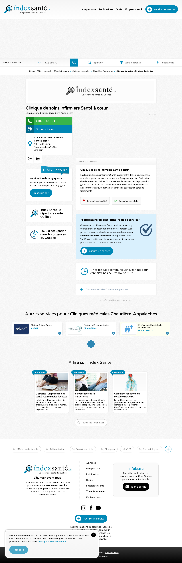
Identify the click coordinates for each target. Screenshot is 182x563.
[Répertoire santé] (168, 449)
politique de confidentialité (52, 541)
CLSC (128, 449)
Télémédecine (57, 449)
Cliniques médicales (81, 71)
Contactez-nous (94, 497)
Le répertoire (88, 9)
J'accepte (18, 549)
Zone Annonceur (95, 491)
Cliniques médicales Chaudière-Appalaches (107, 289)
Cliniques (110, 449)
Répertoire (98, 62)
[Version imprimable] (38, 159)
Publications (106, 9)
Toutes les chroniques (92, 422)
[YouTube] (98, 508)
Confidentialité (112, 552)
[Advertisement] (91, 38)
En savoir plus (41, 193)
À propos (91, 462)
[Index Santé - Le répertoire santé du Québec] (27, 9)
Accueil (48, 71)
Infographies (167, 62)
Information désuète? (97, 201)
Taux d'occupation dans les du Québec (53, 234)
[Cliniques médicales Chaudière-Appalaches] (91, 344)
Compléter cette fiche (128, 201)
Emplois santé (133, 9)
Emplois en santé (95, 485)
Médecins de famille (27, 449)
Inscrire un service (164, 9)
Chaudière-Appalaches (103, 71)
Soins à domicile (84, 449)
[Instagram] (83, 508)
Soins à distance (132, 62)
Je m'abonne (138, 486)
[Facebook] (91, 508)
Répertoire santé (61, 71)
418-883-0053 (45, 121)
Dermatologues (151, 449)
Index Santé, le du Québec (53, 213)
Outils (119, 9)
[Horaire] (30, 159)
